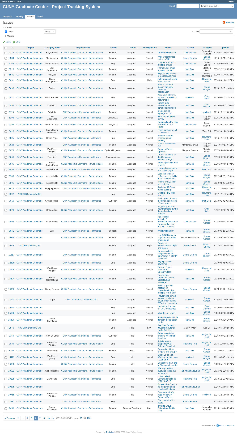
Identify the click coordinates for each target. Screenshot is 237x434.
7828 (11, 145)
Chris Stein (206, 97)
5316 (11, 69)
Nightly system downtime (164, 262)
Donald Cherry (206, 245)
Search (172, 6)
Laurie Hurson (206, 157)
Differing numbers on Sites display (167, 80)
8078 (11, 150)
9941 (11, 231)
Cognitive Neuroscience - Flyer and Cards (167, 245)
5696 (11, 88)
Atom (221, 425)
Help (19, 1)
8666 (11, 157)
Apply (8, 42)
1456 (11, 408)
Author (190, 47)
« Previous (10, 418)
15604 (11, 279)
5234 (11, 58)
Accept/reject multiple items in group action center (168, 320)
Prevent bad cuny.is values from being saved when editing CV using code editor (167, 299)
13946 (11, 269)
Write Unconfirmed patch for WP (166, 58)
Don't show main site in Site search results (167, 364)
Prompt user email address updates (166, 69)
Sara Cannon (207, 307)
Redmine (110, 432)
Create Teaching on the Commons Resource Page (167, 157)
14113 (11, 357)
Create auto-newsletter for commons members (167, 105)
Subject (168, 47)
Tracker (113, 47)
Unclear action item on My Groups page (167, 307)
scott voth (189, 97)
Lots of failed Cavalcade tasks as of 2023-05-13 (167, 378)
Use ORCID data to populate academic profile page (167, 237)
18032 (11, 371)
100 (89, 418)
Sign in (231, 1)
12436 (11, 263)
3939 (11, 344)
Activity (19, 16)
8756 (11, 350)
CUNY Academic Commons (29, 52)
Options (10, 36)
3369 (11, 336)
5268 (11, 63)
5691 (11, 80)
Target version (83, 47)
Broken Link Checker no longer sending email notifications (167, 386)
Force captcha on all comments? (167, 131)
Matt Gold (189, 69)
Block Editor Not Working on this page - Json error (168, 357)
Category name (52, 47)
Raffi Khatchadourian (190, 371)
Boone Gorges (190, 58)
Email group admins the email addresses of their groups (167, 201)
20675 (11, 387)
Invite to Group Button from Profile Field (166, 408)
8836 (11, 164)
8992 (11, 194)
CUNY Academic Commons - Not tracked (82, 112)
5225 (11, 52)
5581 (11, 75)
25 (81, 418)
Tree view (230, 22)
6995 (11, 138)
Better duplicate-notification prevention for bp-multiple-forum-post (167, 289)
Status (11, 31)
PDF (232, 425)
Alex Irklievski (190, 245)
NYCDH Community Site (29, 194)
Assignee (207, 47)
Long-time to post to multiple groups (167, 63)
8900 (11, 176)
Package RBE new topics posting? (166, 188)
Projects (11, 1)
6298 (11, 118)
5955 (11, 105)
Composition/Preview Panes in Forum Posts (168, 124)
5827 (11, 97)
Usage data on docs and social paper (167, 169)
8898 (11, 169)
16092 (11, 364)
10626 (11, 245)
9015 (11, 201)
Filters (9, 28)
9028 (11, 210)
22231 (11, 401)
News (40, 16)
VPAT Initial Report (166, 313)
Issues (30, 16)
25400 (11, 320)
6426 (11, 131)
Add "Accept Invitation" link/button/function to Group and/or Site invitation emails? (168, 222)
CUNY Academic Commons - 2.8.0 (82, 299)
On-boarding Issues (167, 52)
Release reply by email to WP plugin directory (166, 335)
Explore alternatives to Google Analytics (167, 74)
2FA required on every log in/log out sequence (167, 371)
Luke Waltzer (190, 52)
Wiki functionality (165, 231)
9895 (11, 221)
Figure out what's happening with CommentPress (166, 394)
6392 (11, 124)
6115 (11, 112)
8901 (11, 183)
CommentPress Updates (165, 150)
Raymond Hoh (206, 80)
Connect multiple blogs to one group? (167, 350)
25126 (11, 313)
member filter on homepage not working (165, 138)
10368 (11, 237)
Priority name (150, 47)
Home (4, 1)
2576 (11, 328)
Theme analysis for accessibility (167, 183)
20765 (11, 395)
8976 (11, 188)
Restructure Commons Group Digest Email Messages (166, 279)
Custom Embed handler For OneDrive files (165, 269)
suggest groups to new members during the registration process (168, 210)
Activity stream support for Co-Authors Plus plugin (167, 343)
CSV (227, 425)
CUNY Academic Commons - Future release (82, 52)
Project (30, 47)
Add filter (195, 31)
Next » (51, 418)
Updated (225, 47)
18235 (11, 379)
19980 (11, 289)
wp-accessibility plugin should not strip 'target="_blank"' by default (167, 255)
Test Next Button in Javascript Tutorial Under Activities (166, 327)
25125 (11, 307)
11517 (11, 255)
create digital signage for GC (165, 112)
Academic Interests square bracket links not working (167, 97)
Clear (18, 42)
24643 (11, 299)
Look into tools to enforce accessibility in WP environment (167, 176)
